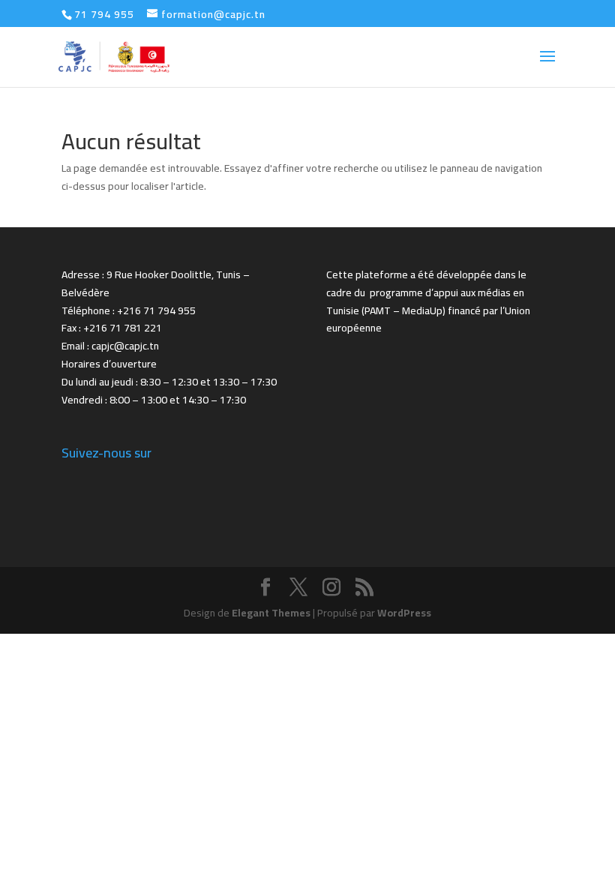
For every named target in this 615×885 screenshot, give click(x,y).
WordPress (404, 612)
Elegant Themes (271, 612)
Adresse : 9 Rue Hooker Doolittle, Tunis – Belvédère (156, 283)
